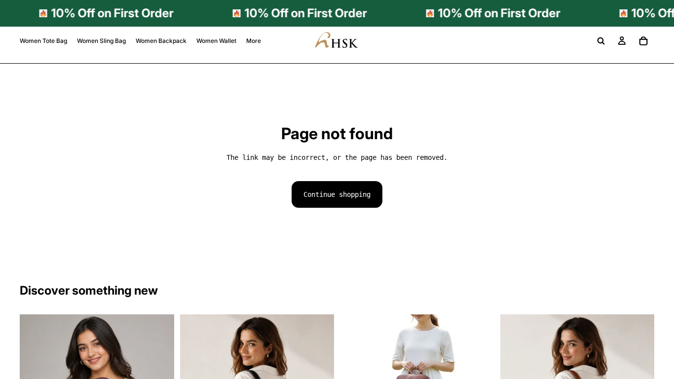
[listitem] (253, 41)
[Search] (601, 41)
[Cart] (643, 41)
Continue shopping (337, 194)
